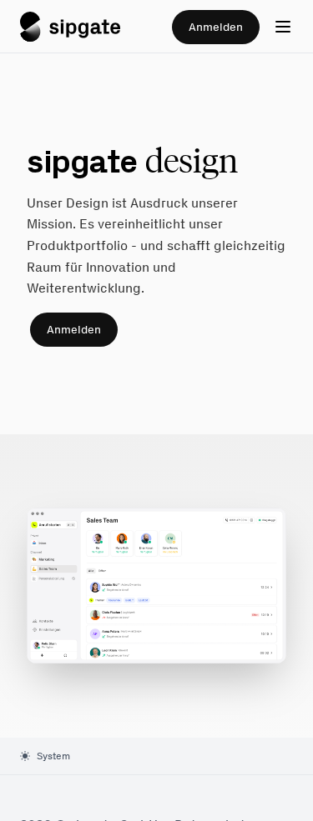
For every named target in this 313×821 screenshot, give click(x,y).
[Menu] (283, 27)
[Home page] (70, 27)
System (53, 756)
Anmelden (216, 27)
